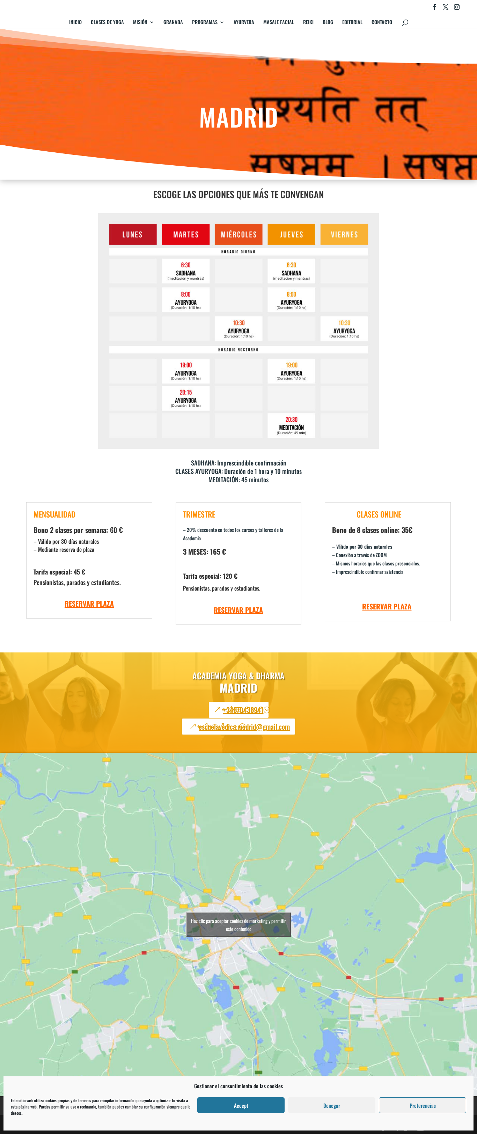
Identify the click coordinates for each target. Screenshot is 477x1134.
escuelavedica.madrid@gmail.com (244, 726)
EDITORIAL (352, 23)
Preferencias (423, 1105)
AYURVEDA (244, 23)
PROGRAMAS (205, 23)
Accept (241, 1105)
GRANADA (173, 23)
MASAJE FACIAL (278, 23)
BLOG (328, 23)
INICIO (75, 23)
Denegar (331, 1105)
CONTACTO (382, 23)
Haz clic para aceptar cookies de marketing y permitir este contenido (238, 924)
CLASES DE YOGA (107, 23)
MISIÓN (140, 23)
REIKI (308, 23)
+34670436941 (243, 710)
